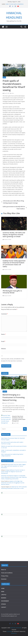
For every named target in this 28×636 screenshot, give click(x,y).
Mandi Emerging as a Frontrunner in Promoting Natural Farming (14, 397)
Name (3, 334)
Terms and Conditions (6, 572)
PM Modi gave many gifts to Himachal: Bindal (12, 292)
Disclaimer (3, 579)
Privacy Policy (4, 576)
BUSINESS (3, 598)
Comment (4, 314)
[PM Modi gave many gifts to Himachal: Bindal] (14, 276)
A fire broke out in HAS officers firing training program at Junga (13, 202)
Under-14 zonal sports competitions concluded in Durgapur (15, 4)
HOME (2, 588)
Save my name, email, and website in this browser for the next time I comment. (12, 360)
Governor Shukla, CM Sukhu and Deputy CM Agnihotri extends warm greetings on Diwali (14, 234)
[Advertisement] (14, 48)
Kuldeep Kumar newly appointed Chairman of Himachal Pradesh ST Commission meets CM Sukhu (14, 264)
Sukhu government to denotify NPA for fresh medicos (14, 208)
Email (3, 341)
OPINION (4, 391)
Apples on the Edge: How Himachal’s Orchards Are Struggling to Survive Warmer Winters (12, 482)
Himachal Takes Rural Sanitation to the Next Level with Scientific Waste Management (18, 419)
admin (12, 93)
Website (3, 348)
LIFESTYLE (3, 594)
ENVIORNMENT (5, 601)
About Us (3, 569)
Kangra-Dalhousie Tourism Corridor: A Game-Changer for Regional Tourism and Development (13, 471)
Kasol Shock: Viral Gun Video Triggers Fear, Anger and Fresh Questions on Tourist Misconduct (13, 466)
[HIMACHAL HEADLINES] (3, 27)
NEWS (4, 77)
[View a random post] (25, 27)
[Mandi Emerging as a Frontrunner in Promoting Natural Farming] (14, 382)
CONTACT (3, 607)
